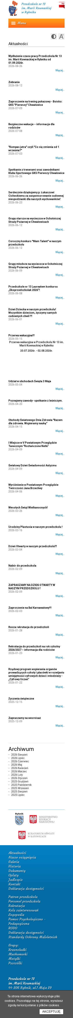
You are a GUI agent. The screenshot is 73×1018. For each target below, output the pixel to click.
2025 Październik (21, 784)
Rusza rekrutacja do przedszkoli (28, 627)
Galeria (13, 862)
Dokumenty (16, 871)
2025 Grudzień (19, 781)
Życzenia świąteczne (21, 698)
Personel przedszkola (24, 901)
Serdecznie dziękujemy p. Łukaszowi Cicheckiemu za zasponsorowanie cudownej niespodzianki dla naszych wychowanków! (36, 196)
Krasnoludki (17, 950)
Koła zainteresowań (23, 910)
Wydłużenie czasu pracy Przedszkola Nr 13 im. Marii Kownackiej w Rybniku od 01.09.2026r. (35, 59)
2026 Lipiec (18, 758)
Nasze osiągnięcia (22, 857)
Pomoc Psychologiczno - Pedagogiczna (26, 921)
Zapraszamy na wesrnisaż (24, 717)
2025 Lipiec (18, 794)
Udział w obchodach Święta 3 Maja (29, 381)
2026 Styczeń (19, 778)
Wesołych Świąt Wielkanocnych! (28, 507)
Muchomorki (17, 954)
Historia (14, 866)
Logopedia (16, 915)
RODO (12, 928)
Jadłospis (15, 880)
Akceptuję (51, 1011)
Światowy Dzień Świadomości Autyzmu (32, 465)
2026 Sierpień (19, 754)
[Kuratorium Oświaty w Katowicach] (36, 834)
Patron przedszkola (22, 897)
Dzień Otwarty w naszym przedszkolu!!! (32, 546)
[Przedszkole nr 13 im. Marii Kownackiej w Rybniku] (13, 15)
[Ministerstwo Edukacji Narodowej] (44, 819)
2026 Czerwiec (20, 761)
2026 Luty (17, 774)
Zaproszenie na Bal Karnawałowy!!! (29, 607)
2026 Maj (16, 764)
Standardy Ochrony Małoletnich (32, 937)
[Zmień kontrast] (54, 36)
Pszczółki (15, 963)
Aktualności (17, 853)
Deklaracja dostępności (26, 889)
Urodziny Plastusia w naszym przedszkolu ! (35, 526)
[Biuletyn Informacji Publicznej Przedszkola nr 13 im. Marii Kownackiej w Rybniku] (62, 5)
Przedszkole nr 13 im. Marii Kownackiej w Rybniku (36, 8)
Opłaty (13, 875)
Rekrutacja (16, 906)
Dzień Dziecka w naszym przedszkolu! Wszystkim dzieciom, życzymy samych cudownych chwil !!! (32, 313)
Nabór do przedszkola (22, 565)
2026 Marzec (19, 771)
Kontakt (14, 884)
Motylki (14, 959)
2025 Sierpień (19, 791)
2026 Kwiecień (19, 768)
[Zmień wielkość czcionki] (61, 36)
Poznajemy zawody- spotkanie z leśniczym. (35, 400)
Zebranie (14, 82)
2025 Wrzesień (20, 788)
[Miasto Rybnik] (19, 819)
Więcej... (60, 70)
